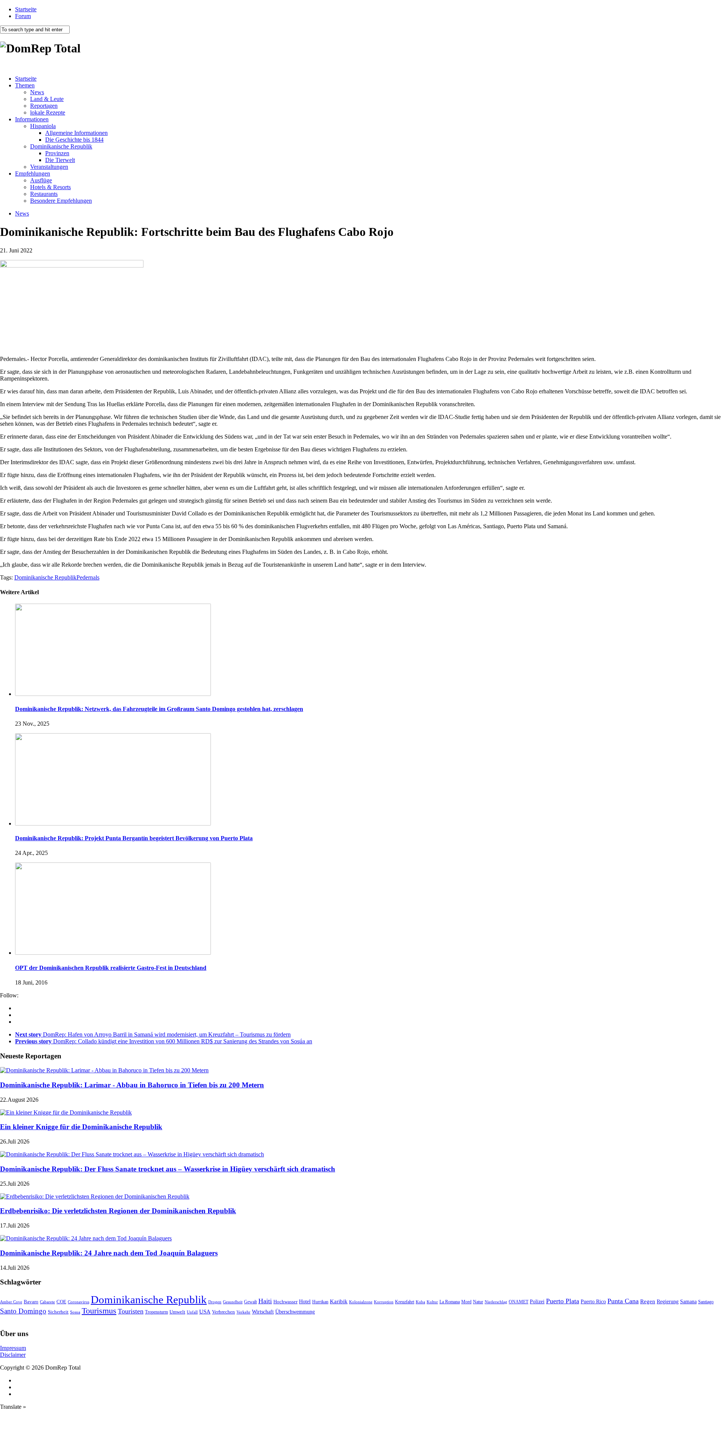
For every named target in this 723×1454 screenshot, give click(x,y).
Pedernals (87, 577)
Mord (466, 1302)
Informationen (32, 119)
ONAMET (518, 1301)
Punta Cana (623, 1301)
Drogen (214, 1302)
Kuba (420, 1302)
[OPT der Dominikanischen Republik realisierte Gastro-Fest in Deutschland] (113, 952)
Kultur (432, 1302)
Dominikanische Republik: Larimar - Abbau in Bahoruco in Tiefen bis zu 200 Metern (132, 1085)
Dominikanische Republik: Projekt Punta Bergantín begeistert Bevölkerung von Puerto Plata (134, 838)
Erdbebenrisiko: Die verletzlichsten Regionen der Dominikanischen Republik (118, 1211)
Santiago (706, 1301)
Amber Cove (11, 1302)
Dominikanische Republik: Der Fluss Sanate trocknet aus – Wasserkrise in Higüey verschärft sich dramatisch (167, 1169)
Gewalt (250, 1301)
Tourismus (99, 1310)
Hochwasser (285, 1301)
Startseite (26, 9)
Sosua (75, 1312)
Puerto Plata (562, 1301)
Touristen (130, 1311)
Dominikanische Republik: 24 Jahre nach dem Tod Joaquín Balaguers (109, 1253)
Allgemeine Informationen (76, 133)
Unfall (192, 1312)
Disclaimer (13, 1355)
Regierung (668, 1301)
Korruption (384, 1302)
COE (61, 1301)
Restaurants (44, 194)
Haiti (265, 1301)
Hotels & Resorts (50, 187)
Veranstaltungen (49, 167)
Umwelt (177, 1312)
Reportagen (44, 105)
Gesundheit (233, 1302)
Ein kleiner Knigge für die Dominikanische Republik (81, 1127)
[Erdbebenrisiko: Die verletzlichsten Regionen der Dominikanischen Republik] (94, 1196)
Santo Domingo (23, 1311)
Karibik (339, 1301)
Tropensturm (156, 1312)
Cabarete (47, 1302)
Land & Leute (47, 99)
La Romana (449, 1302)
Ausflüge (41, 180)
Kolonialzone (360, 1302)
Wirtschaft (263, 1312)
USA (204, 1312)
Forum (23, 16)
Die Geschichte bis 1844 (74, 139)
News (37, 92)
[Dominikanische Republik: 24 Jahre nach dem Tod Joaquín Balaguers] (86, 1238)
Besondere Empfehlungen (61, 200)
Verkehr (243, 1312)
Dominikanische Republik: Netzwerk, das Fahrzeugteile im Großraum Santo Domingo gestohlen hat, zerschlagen (159, 709)
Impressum (13, 1348)
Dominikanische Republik (61, 146)
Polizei (537, 1301)
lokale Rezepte (47, 112)
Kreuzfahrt (404, 1302)
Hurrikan (320, 1301)
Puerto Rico (593, 1301)
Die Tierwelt (60, 160)
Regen (647, 1301)
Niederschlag (496, 1302)
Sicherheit (58, 1312)
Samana (688, 1301)
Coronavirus (78, 1302)
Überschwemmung (295, 1312)
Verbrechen (223, 1312)
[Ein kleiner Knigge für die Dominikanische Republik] (66, 1112)
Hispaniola (43, 126)
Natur (478, 1301)
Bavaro (31, 1301)
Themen (25, 85)
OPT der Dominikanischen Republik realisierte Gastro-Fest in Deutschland (110, 968)
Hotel (305, 1301)
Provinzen (57, 153)
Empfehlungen (32, 173)
